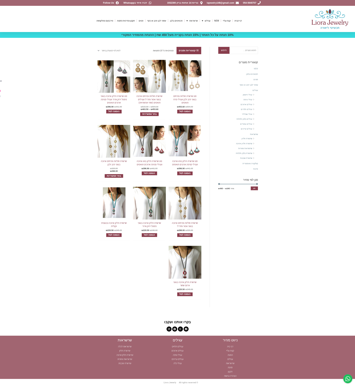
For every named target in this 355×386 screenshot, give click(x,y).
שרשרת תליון (247, 138)
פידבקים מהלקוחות (105, 20)
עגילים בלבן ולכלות (244, 119)
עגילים (207, 20)
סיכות (255, 168)
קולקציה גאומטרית (250, 163)
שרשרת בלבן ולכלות (244, 153)
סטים (141, 20)
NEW (216, 20)
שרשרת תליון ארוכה (244, 143)
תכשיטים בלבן (176, 20)
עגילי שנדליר (247, 114)
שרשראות (193, 20)
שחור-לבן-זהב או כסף (156, 20)
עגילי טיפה (247, 99)
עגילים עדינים (246, 128)
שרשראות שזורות (245, 148)
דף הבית (238, 20)
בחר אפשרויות (149, 114)
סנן (254, 188)
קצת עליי (227, 20)
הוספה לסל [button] (185, 111)
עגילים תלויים (246, 109)
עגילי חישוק (247, 94)
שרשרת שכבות (246, 158)
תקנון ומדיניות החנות (126, 20)
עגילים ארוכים (246, 104)
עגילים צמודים (246, 124)
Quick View (185, 90)
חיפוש (224, 50)
